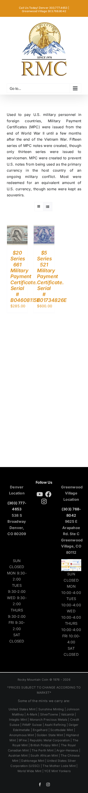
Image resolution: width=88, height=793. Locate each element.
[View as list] (47, 206)
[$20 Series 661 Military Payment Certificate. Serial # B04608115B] (17, 228)
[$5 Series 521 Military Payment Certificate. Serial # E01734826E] (44, 228)
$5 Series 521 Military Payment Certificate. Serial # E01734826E (52, 276)
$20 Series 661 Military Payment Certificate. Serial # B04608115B (25, 276)
